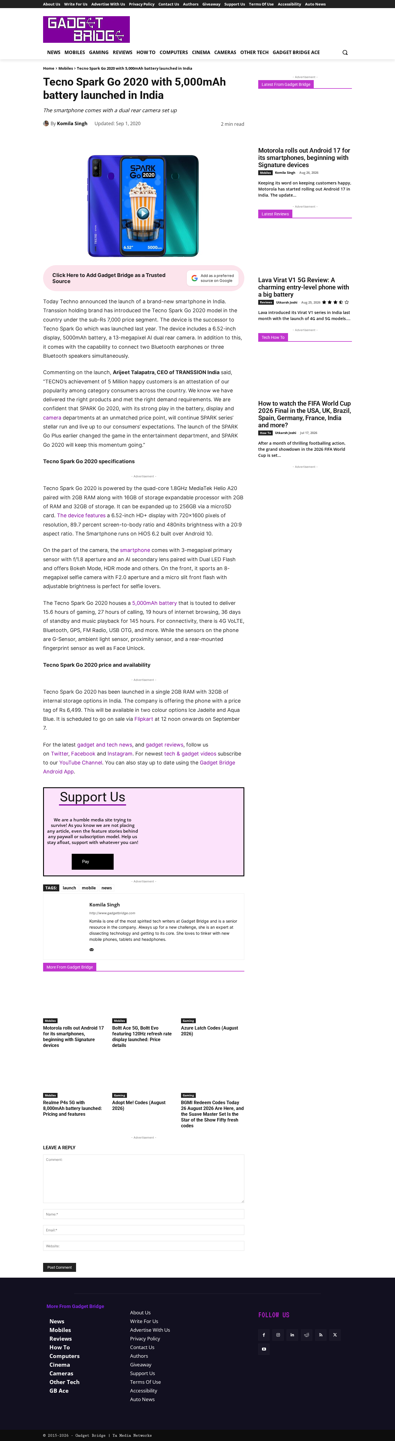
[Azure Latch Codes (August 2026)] (212, 1001)
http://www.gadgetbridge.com (112, 913)
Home (48, 68)
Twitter (59, 754)
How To (265, 433)
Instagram (120, 754)
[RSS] (320, 1335)
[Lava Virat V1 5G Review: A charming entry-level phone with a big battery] (305, 249)
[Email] (224, 138)
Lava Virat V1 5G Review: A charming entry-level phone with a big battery (303, 287)
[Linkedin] (198, 138)
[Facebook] (145, 138)
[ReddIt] (211, 138)
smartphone (135, 550)
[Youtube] (264, 1349)
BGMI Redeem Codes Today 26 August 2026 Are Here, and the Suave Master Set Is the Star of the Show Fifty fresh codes (212, 1114)
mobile (89, 888)
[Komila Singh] (47, 123)
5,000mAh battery (154, 603)
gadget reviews (164, 745)
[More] (238, 138)
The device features (81, 515)
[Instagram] (278, 1335)
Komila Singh (72, 123)
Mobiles (65, 68)
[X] (158, 138)
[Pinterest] (171, 138)
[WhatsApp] (185, 138)
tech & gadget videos (190, 754)
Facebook (84, 754)
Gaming (188, 1021)
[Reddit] (306, 1335)
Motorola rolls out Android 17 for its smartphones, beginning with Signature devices (73, 1036)
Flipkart (143, 719)
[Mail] (91, 948)
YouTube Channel (80, 763)
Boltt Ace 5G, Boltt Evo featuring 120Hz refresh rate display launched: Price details (142, 1036)
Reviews (266, 302)
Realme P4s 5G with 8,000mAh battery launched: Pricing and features (72, 1108)
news (106, 888)
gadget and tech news (104, 745)
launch (69, 888)
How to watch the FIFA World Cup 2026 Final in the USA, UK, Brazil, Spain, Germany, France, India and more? (304, 414)
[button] (345, 52)
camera (52, 418)
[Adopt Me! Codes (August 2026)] (144, 1076)
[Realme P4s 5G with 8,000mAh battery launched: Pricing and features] (74, 1076)
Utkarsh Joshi (286, 302)
